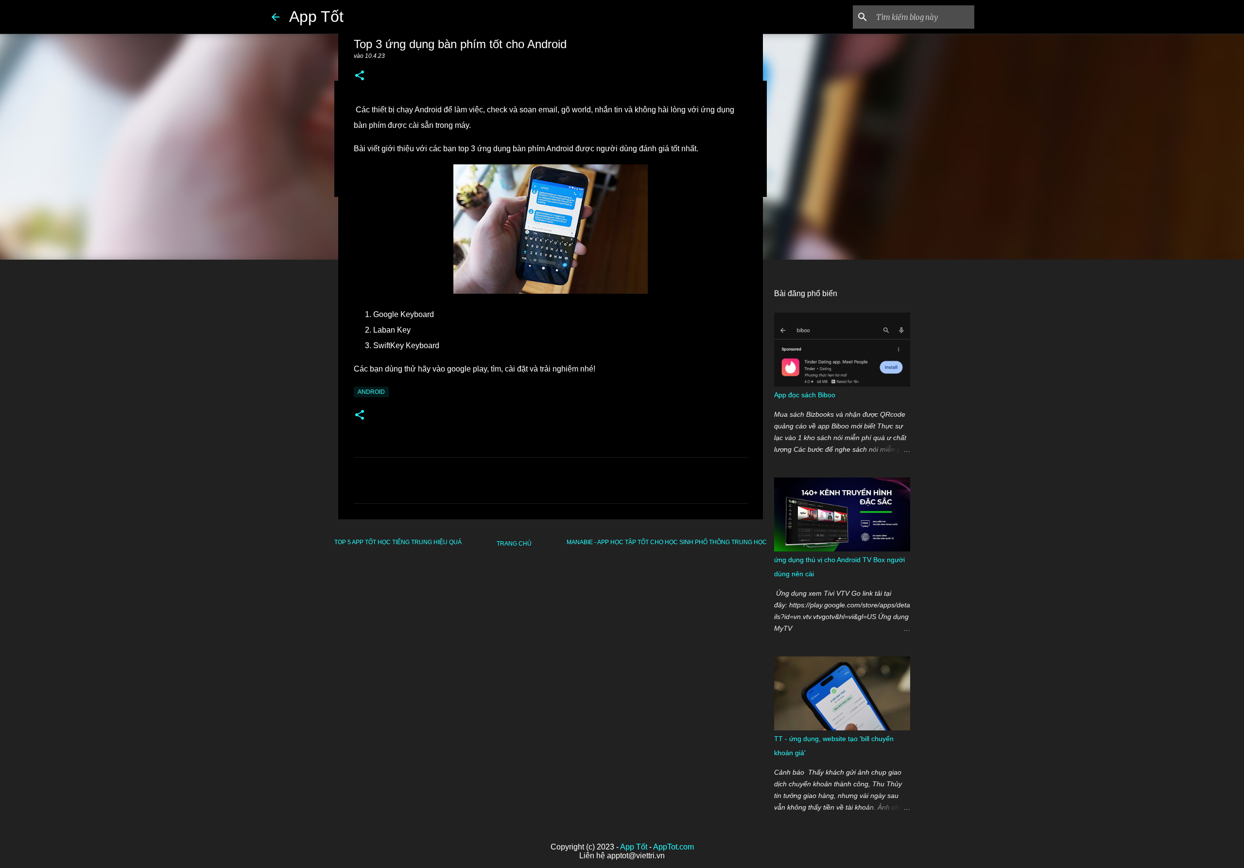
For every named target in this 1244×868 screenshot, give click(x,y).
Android (371, 392)
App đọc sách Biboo (804, 395)
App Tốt (316, 16)
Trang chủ (514, 543)
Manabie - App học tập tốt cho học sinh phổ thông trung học (667, 542)
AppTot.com (673, 847)
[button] (359, 76)
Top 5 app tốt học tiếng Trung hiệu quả (398, 542)
